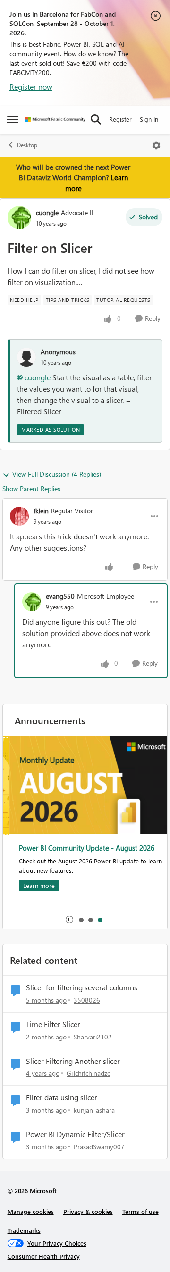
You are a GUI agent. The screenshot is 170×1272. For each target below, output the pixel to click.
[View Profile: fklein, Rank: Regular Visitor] (19, 516)
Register (120, 119)
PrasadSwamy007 (99, 1146)
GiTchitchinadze (88, 1073)
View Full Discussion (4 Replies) (56, 473)
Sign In (149, 119)
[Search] (96, 119)
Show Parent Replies (31, 488)
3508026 (87, 1000)
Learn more (32, 885)
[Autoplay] (69, 919)
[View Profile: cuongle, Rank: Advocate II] (19, 217)
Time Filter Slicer (53, 1024)
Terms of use (140, 1211)
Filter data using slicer (61, 1097)
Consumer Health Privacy (44, 1256)
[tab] (80, 919)
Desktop (27, 145)
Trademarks (24, 1230)
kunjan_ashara (94, 1109)
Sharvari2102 (93, 1036)
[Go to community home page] (55, 119)
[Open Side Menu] (12, 119)
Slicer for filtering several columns (81, 987)
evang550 (60, 596)
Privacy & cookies (88, 1211)
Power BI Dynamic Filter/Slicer (75, 1134)
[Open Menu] (156, 145)
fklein (41, 510)
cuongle (47, 212)
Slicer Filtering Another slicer (73, 1061)
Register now (30, 87)
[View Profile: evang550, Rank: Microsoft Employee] (31, 601)
